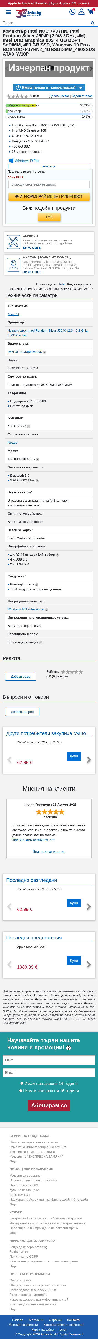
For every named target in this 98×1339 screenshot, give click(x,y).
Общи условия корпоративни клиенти (38, 1285)
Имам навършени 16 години (50, 1083)
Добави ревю (59, 96)
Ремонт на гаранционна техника (34, 1142)
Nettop (12, 442)
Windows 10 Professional (26, 609)
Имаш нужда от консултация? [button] (48, 87)
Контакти (73, 1320)
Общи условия (20, 1280)
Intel (62, 284)
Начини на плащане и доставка (33, 1180)
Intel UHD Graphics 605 (25, 352)
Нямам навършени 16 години (50, 1091)
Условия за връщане (25, 1175)
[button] (81, 13)
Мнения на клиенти (23, 1324)
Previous (9, 760)
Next (89, 760)
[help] (68, 1047)
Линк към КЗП (20, 1195)
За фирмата (19, 1251)
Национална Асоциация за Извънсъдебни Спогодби (49, 1199)
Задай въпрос (82, 96)
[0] (91, 13)
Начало (17, 1320)
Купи (74, 756)
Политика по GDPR (24, 1256)
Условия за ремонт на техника (32, 1152)
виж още (49, 166)
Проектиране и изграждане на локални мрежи (44, 1228)
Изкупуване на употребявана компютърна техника (47, 1223)
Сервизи (55, 1320)
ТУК (49, 217)
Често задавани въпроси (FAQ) (33, 1290)
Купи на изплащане (24, 1190)
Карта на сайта (42, 1329)
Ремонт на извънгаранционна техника (38, 1147)
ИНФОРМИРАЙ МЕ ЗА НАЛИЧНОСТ (51, 197)
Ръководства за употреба (28, 1294)
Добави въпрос (22, 712)
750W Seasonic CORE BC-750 (39, 742)
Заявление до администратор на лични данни (44, 1261)
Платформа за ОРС (24, 1185)
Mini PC (13, 314)
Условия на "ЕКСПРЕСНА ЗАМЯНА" (36, 1156)
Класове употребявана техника (33, 1304)
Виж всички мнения (49, 851)
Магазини (36, 1320)
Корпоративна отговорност (64, 1324)
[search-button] (93, 23)
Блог (63, 1329)
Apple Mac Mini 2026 (32, 947)
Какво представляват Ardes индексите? (39, 1299)
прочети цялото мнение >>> (33, 839)
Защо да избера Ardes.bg (29, 1247)
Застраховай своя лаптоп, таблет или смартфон (46, 1218)
